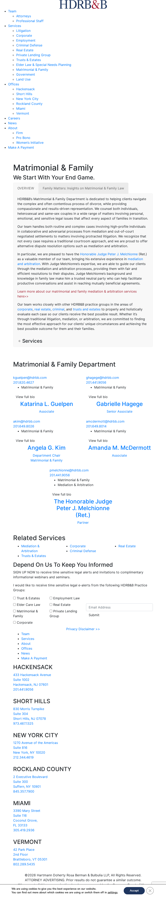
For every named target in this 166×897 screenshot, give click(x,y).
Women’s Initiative (30, 143)
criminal (58, 309)
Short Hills (24, 94)
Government (25, 74)
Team (12, 11)
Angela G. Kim (47, 447)
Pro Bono (23, 138)
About (12, 128)
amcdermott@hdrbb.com (105, 421)
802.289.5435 (24, 864)
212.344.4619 (23, 757)
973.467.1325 (23, 723)
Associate (46, 411)
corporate (25, 309)
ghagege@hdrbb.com (102, 378)
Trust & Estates (28, 598)
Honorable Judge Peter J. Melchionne (109, 254)
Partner (83, 522)
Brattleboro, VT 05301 (30, 859)
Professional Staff (30, 21)
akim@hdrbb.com (26, 421)
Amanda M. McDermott (119, 447)
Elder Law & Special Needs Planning (43, 65)
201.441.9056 (96, 382)
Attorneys (23, 16)
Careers (14, 118)
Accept (134, 891)
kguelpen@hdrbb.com (30, 378)
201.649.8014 (96, 426)
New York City (27, 99)
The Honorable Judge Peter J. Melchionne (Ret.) (83, 508)
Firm (19, 133)
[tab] (25, 188)
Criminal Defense (29, 45)
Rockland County (29, 104)
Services (14, 26)
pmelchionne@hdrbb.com (69, 470)
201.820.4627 (23, 382)
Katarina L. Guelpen (46, 403)
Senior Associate (119, 411)
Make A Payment (21, 147)
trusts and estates (86, 309)
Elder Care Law (28, 605)
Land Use (23, 79)
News (12, 123)
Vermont (22, 113)
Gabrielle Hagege (119, 403)
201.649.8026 (23, 426)
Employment (25, 40)
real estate (42, 309)
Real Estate (24, 50)
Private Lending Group (33, 55)
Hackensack (25, 89)
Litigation (23, 31)
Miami (20, 108)
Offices (13, 84)
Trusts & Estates (28, 60)
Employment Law (66, 598)
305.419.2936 (23, 830)
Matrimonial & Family (32, 70)
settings (112, 892)
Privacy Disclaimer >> (83, 629)
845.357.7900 (23, 791)
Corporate (24, 35)
